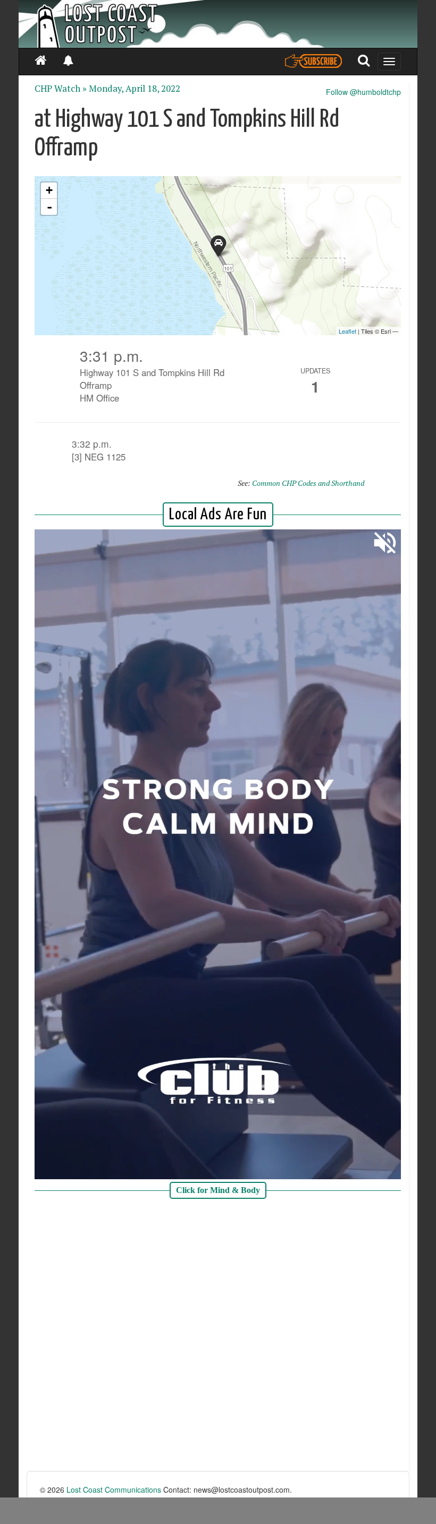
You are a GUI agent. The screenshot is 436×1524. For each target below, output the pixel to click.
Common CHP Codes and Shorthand (308, 483)
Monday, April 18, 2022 (134, 88)
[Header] (218, 24)
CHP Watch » (61, 88)
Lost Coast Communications (113, 1489)
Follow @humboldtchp (363, 91)
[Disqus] (218, 1336)
